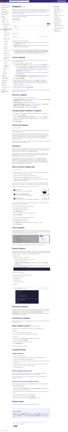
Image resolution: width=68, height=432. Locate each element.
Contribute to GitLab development (4, 91)
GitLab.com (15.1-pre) (61, 1)
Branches (5, 30)
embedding (28, 12)
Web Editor (6, 62)
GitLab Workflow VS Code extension (19, 16)
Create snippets (57, 8)
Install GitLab (3, 9)
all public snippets (36, 105)
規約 (35, 422)
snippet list (36, 186)
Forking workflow (7, 34)
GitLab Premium (44, 184)
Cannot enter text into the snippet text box (59, 28)
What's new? (54, 1)
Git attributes (6, 35)
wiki (44, 182)
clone (19, 10)
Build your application (5, 24)
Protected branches (5, 48)
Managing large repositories (6, 66)
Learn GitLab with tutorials (6, 5)
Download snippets (57, 19)
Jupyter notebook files (7, 39)
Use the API (3, 89)
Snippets (5, 29)
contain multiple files (43, 10)
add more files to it (32, 89)
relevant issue (42, 52)
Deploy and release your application (5, 78)
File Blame (6, 42)
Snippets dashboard (34, 64)
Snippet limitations (58, 24)
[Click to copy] (49, 268)
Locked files (6, 41)
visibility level (44, 42)
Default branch (6, 32)
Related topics (56, 30)
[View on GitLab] (24, 288)
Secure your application (4, 76)
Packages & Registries (5, 73)
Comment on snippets (58, 20)
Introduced (15, 127)
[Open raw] (45, 288)
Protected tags (6, 50)
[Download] (47, 288)
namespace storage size (40, 373)
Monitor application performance (5, 80)
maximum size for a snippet (20, 365)
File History (6, 44)
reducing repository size (17, 377)
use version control (26, 10)
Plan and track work (5, 22)
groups (38, 184)
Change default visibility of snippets (58, 11)
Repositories (5, 26)
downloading (33, 12)
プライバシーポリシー (41, 422)
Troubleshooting (57, 23)
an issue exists (40, 363)
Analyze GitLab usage (6, 87)
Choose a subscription (5, 7)
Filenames (55, 14)
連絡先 (22, 423)
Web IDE (5, 63)
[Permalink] (26, 57)
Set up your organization (4, 18)
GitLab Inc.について (29, 422)
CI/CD (4, 69)
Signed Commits (7, 55)
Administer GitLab (4, 14)
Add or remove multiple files (59, 15)
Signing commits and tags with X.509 (7, 58)
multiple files (21, 85)
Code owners (6, 27)
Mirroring (5, 46)
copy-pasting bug (28, 82)
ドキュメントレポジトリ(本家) (19, 422)
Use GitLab (3, 16)
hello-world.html (18, 288)
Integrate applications (5, 12)
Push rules (6, 51)
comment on (14, 10)
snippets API (21, 13)
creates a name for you (18, 84)
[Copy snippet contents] (44, 288)
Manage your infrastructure (4, 85)
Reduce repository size (7, 54)
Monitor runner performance (4, 83)
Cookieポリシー (16, 423)
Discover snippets (57, 9)
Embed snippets (57, 18)
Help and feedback (57, 31)
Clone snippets (56, 16)
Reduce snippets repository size (59, 26)
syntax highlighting (21, 12)
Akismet (15, 334)
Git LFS (5, 37)
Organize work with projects (5, 21)
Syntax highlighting (7, 60)
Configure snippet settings (18, 404)
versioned (35, 202)
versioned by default (21, 91)
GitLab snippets (19, 102)
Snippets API (16, 204)
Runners (4, 71)
